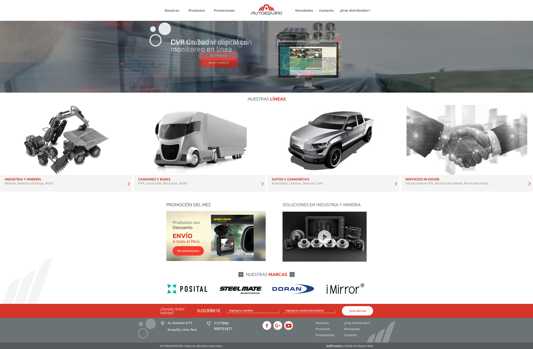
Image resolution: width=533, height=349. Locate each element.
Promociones (224, 10)
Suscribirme (357, 311)
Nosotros (171, 10)
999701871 (223, 329)
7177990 (221, 323)
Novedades (304, 10)
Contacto (326, 10)
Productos (196, 10)
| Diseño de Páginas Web (349, 345)
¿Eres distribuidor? (355, 10)
